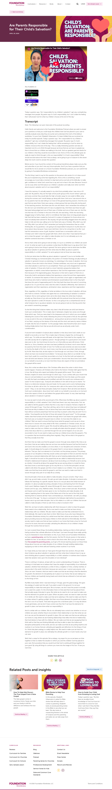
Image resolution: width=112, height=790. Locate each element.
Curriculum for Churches (18, 757)
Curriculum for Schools (17, 761)
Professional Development (42, 765)
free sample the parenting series (39, 542)
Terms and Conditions (95, 784)
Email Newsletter (63, 753)
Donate (59, 761)
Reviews (12, 749)
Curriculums (31, 4)
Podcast (36, 757)
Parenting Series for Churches (43, 761)
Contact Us (61, 749)
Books (51, 4)
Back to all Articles (18, 12)
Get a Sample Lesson (93, 4)
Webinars (36, 753)
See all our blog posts (93, 669)
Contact (67, 4)
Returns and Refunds (64, 765)
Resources (42, 4)
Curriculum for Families (17, 753)
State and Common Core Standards (42, 773)
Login (83, 4)
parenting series (37, 537)
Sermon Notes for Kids (41, 769)
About (59, 4)
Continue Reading (20, 714)
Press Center (61, 757)
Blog (35, 749)
